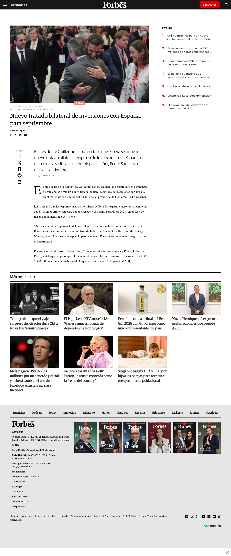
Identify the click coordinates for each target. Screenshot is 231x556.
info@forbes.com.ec (60, 440)
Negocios (122, 412)
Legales (41, 516)
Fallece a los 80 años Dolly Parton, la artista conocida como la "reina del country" (88, 376)
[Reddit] (19, 175)
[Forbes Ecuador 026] (209, 438)
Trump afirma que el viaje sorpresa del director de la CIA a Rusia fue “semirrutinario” (34, 323)
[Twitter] (19, 163)
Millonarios (158, 412)
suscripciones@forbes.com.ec (26, 477)
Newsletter (212, 412)
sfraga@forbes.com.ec (22, 467)
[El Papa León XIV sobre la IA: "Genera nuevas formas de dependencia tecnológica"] (88, 299)
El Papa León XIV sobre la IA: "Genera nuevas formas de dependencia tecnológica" (86, 323)
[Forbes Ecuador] (115, 5)
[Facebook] (19, 169)
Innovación (69, 412)
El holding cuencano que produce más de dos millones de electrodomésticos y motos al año (190, 75)
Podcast (37, 412)
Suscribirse (209, 4)
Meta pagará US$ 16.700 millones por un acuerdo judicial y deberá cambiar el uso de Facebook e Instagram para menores (34, 381)
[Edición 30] (110, 438)
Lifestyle (140, 412)
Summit (194, 412)
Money (106, 412)
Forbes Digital (18, 130)
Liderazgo (89, 412)
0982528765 (18, 492)
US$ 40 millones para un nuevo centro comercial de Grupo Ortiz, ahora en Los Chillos (189, 37)
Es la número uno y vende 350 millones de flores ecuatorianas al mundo (190, 50)
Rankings (177, 412)
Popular (167, 27)
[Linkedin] (19, 182)
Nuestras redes (112, 516)
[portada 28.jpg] (159, 438)
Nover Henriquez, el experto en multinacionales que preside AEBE (196, 323)
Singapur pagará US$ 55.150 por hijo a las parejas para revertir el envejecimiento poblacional (142, 376)
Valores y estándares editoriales (86, 516)
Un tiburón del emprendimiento (188, 86)
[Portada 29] (135, 438)
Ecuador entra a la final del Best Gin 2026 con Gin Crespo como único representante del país (142, 323)
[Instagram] (197, 516)
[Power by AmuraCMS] (212, 526)
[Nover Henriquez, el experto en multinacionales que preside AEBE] (196, 299)
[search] (226, 5)
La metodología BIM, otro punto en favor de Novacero (188, 62)
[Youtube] (203, 516)
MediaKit (52, 516)
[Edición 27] (184, 438)
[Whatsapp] (19, 157)
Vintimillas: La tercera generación (189, 95)
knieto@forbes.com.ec (22, 458)
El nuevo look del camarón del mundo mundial (187, 106)
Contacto (64, 516)
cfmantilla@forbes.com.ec (45, 450)
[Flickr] (214, 516)
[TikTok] (219, 516)
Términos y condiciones (22, 516)
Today (52, 412)
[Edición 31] (85, 438)
